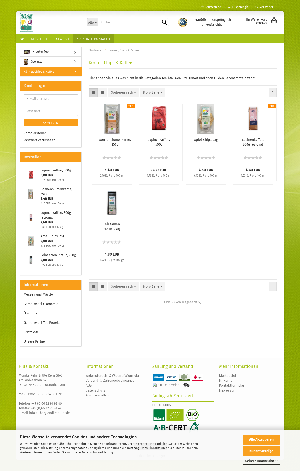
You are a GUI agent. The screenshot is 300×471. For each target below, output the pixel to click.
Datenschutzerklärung (97, 452)
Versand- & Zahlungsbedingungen (111, 380)
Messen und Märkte (38, 295)
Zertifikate (31, 332)
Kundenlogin (239, 7)
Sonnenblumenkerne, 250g (115, 142)
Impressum (227, 390)
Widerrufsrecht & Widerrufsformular (113, 375)
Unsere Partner (35, 341)
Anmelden (50, 122)
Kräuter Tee (40, 39)
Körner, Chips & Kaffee (94, 39)
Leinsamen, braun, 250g (111, 226)
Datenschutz (95, 390)
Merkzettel (265, 7)
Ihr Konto (225, 380)
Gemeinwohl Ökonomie (41, 304)
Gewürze (63, 39)
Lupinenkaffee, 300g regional (253, 142)
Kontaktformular (231, 385)
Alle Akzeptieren (261, 439)
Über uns (30, 313)
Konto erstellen (35, 133)
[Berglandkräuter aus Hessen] (50, 22)
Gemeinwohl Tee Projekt (42, 323)
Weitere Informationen (261, 461)
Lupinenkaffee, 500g (159, 142)
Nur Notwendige (261, 451)
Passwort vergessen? (39, 140)
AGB (89, 385)
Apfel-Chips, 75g (206, 140)
